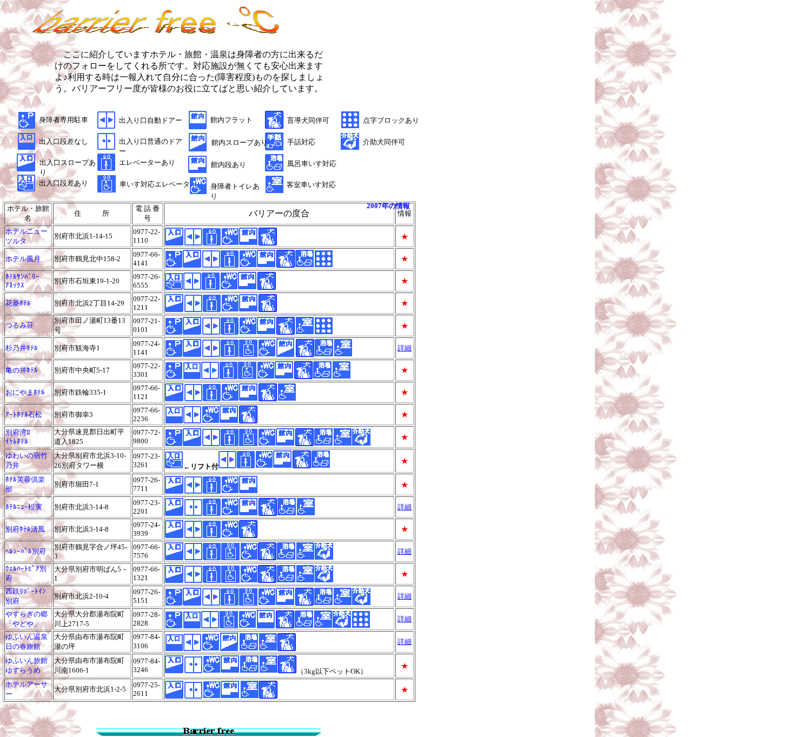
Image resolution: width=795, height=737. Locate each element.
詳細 (405, 507)
